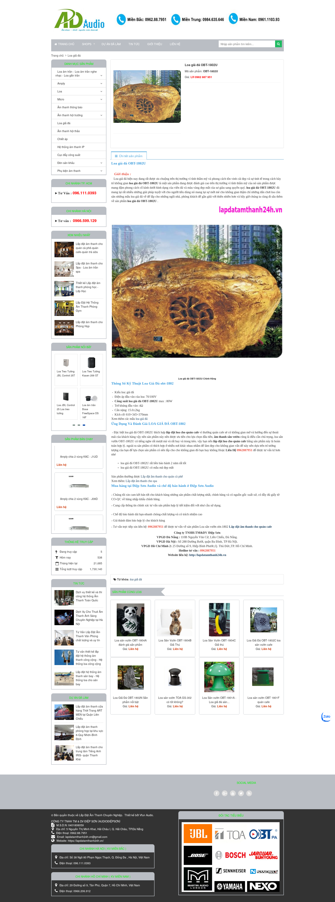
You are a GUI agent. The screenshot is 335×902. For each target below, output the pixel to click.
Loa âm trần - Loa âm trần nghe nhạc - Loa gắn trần (76, 73)
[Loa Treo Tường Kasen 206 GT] (91, 362)
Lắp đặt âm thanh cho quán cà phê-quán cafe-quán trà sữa (89, 248)
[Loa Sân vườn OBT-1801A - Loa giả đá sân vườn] (219, 677)
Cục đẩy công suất (68, 155)
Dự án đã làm (111, 44)
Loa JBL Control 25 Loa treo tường (66, 409)
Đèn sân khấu (65, 163)
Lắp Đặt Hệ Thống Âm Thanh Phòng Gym (87, 306)
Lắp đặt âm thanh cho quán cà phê (162, 476)
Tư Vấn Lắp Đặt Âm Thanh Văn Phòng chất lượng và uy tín (88, 636)
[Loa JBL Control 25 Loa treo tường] (66, 396)
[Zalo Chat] (326, 717)
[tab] (128, 156)
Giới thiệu (154, 44)
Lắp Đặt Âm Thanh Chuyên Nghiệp (100, 815)
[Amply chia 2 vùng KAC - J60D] (79, 501)
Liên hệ (175, 44)
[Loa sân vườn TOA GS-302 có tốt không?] (175, 677)
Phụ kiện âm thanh (68, 171)
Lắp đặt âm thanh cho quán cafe (250, 526)
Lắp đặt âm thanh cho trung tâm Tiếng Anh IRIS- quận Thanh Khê (89, 753)
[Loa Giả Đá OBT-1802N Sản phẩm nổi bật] (130, 677)
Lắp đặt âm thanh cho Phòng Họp (89, 324)
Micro (60, 99)
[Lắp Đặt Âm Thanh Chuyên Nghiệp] (79, 19)
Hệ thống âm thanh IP (70, 147)
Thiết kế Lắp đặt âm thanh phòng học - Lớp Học (88, 287)
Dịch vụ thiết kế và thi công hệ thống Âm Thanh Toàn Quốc (89, 596)
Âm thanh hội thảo (68, 131)
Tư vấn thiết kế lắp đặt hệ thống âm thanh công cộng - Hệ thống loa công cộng (89, 658)
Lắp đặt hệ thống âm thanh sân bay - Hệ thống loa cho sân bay (88, 678)
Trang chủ (66, 44)
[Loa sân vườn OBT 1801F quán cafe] (263, 677)
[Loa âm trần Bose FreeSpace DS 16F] (91, 396)
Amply (61, 83)
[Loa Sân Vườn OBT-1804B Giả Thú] (175, 619)
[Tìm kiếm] (278, 43)
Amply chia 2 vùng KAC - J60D (79, 514)
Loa (59, 91)
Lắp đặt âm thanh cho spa (142, 481)
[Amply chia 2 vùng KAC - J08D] (79, 458)
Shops (86, 44)
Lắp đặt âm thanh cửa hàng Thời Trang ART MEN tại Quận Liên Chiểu (89, 712)
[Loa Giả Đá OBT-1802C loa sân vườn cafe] (263, 619)
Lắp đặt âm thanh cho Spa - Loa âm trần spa (89, 267)
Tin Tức (134, 44)
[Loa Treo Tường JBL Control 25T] (66, 362)
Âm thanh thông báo (69, 107)
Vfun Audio (146, 815)
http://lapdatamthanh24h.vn (207, 555)
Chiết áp (62, 139)
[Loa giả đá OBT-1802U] (147, 96)
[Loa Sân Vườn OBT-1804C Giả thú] (219, 619)
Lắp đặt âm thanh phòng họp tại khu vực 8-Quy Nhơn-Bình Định (89, 733)
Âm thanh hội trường (70, 115)
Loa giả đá (63, 123)
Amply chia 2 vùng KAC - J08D (79, 472)
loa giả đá (142, 418)
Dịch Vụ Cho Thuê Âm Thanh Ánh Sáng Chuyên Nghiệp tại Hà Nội (89, 618)
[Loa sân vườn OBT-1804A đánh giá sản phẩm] (130, 619)
